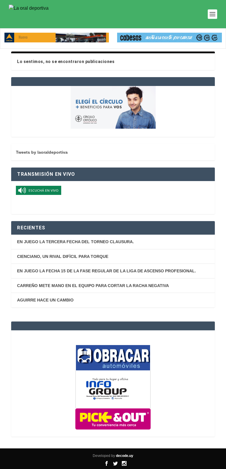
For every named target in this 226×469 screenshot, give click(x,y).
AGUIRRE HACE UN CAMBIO (45, 300)
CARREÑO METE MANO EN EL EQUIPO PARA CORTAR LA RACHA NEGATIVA (93, 285)
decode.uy (124, 456)
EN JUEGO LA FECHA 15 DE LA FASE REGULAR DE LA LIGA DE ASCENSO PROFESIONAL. (106, 271)
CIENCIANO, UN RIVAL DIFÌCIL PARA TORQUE (62, 256)
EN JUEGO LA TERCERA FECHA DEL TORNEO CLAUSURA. (75, 241)
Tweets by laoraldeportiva (42, 152)
